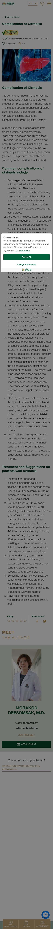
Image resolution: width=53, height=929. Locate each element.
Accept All (26, 257)
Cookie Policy (22, 250)
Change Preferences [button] (26, 264)
